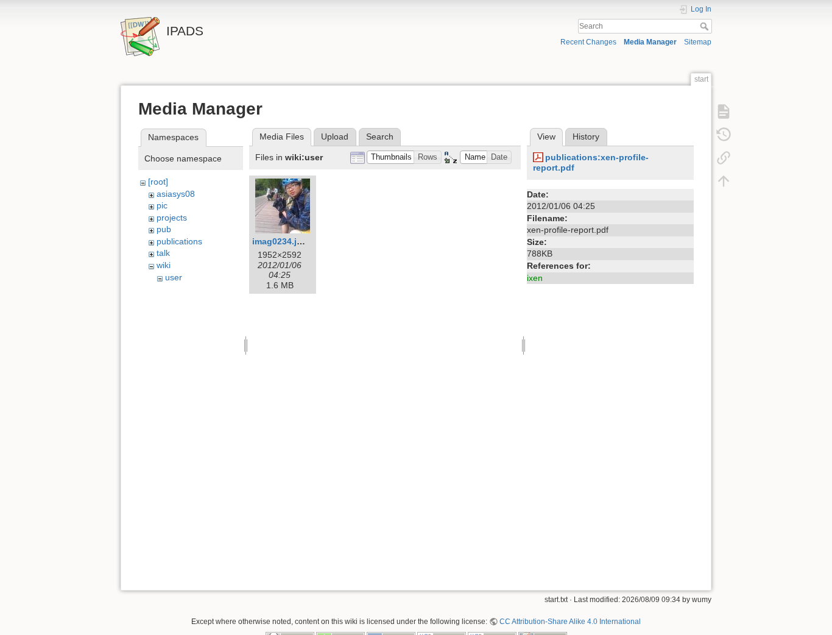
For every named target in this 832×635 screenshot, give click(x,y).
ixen (535, 278)
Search (705, 26)
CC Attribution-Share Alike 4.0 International (570, 621)
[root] (158, 181)
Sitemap (697, 42)
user (173, 277)
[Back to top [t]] (724, 180)
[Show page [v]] (724, 110)
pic (162, 205)
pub (164, 229)
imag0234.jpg (280, 241)
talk (163, 253)
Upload (334, 136)
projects (172, 217)
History (586, 136)
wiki (164, 265)
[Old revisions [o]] (724, 134)
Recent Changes (588, 42)
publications (179, 241)
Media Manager (650, 42)
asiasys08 (176, 194)
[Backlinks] (724, 157)
